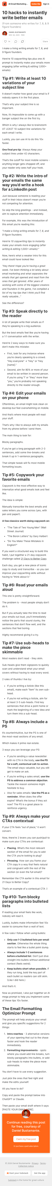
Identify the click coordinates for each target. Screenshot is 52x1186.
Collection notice (26, 1166)
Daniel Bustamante (17, 32)
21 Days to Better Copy (33, 558)
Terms (43, 1163)
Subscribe (36, 4)
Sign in (46, 4)
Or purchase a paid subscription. (26, 1146)
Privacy (35, 1163)
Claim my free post (26, 1139)
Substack (12, 1180)
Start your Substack (18, 1173)
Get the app (39, 1173)
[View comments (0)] (16, 41)
